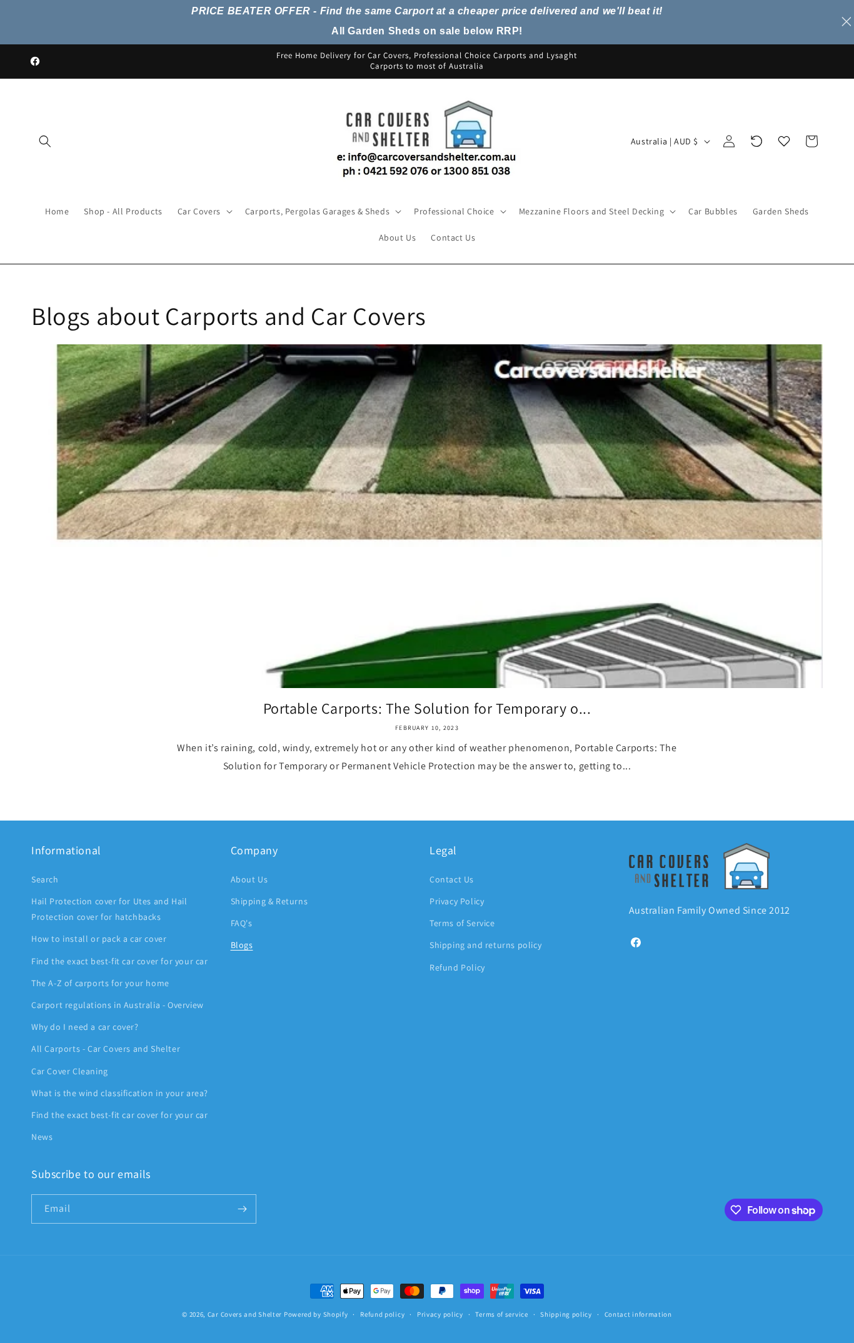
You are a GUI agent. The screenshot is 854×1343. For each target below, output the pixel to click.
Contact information (638, 1314)
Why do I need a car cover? (85, 1026)
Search (45, 879)
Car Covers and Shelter (245, 1314)
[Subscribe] (242, 1209)
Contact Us (452, 879)
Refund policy (382, 1314)
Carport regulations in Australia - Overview (117, 1005)
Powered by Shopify (316, 1314)
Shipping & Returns (269, 901)
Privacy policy (440, 1314)
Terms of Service (462, 923)
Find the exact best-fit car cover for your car (119, 961)
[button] (45, 141)
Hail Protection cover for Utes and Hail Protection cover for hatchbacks (109, 909)
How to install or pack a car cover (98, 938)
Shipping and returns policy (485, 945)
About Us (249, 879)
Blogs (242, 945)
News (42, 1136)
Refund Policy (457, 967)
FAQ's (242, 923)
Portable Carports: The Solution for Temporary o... (427, 708)
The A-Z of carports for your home (100, 983)
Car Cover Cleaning (69, 1071)
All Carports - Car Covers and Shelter (105, 1048)
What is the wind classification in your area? (119, 1093)
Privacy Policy (457, 901)
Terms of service (501, 1314)
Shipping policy (566, 1314)
